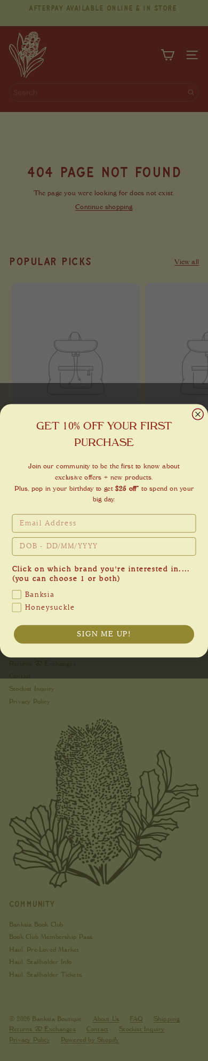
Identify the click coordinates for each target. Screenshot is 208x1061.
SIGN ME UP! (104, 634)
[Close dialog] (198, 414)
